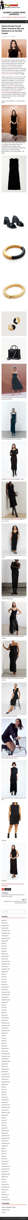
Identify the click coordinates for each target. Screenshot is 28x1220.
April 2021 (4, 1043)
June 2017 (4, 1151)
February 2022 (5, 1017)
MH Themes (23, 1218)
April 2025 (4, 920)
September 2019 (6, 1082)
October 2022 (5, 997)
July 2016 (4, 1179)
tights (12, 756)
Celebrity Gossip (6, 1209)
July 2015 (4, 1192)
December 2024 (6, 930)
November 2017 (6, 1138)
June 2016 (4, 1182)
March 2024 (5, 953)
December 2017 (6, 1135)
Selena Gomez (10, 72)
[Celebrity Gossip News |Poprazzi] (10, 8)
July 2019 (4, 1087)
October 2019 (5, 1079)
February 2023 (5, 987)
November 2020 (6, 1056)
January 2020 (5, 1071)
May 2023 (4, 979)
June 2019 (4, 1089)
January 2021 (5, 1051)
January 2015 (5, 1197)
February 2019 (5, 1099)
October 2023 (5, 966)
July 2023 (4, 974)
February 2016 (5, 1184)
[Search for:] (14, 911)
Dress (3, 144)
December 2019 (6, 1074)
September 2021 (6, 1030)
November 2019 (6, 1076)
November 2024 (6, 933)
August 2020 (5, 1064)
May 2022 (4, 1010)
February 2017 (5, 1161)
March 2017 (5, 1158)
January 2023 (5, 989)
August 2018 (5, 1115)
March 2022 (5, 1015)
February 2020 (5, 1069)
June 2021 (4, 1038)
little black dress (9, 85)
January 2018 (5, 1133)
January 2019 (5, 1102)
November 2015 (6, 1187)
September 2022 (6, 1000)
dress (15, 101)
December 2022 (6, 992)
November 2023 (6, 964)
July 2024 (4, 943)
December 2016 (6, 1166)
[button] (26, 21)
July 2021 (4, 1035)
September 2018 (6, 1112)
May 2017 (4, 1153)
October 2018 (5, 1110)
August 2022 (5, 1002)
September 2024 (6, 938)
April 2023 (4, 982)
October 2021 (5, 1028)
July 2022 (4, 1005)
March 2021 (5, 1046)
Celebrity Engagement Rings (9, 1207)
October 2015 (5, 1189)
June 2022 (4, 1007)
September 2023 (6, 969)
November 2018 (6, 1107)
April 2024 (4, 951)
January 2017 (5, 1164)
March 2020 (5, 1066)
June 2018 (4, 1120)
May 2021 (4, 1041)
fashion (8, 889)
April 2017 (4, 1156)
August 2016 (5, 1176)
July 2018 (4, 1117)
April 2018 (4, 1125)
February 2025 (5, 925)
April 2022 (4, 1012)
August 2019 (5, 1084)
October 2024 (5, 935)
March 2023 (5, 984)
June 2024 (4, 946)
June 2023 (4, 976)
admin (15, 36)
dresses (9, 479)
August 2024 (5, 941)
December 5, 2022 (7, 36)
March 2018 (5, 1128)
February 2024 (5, 956)
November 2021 (6, 1025)
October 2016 (5, 1171)
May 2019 (4, 1092)
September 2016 (6, 1174)
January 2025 (5, 928)
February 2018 (5, 1130)
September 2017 (6, 1143)
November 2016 (6, 1169)
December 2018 (6, 1105)
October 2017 (5, 1140)
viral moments (10, 67)
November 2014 (6, 1199)
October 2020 (5, 1058)
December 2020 (6, 1053)
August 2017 (5, 1146)
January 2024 (5, 959)
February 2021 (5, 1048)
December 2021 (6, 1023)
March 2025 (5, 923)
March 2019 (5, 1097)
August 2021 (5, 1033)
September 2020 (6, 1061)
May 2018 (4, 1123)
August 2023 (5, 971)
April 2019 (4, 1094)
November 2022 (6, 994)
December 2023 (6, 961)
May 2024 (4, 948)
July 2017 (4, 1148)
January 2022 (5, 1020)
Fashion (4, 1212)
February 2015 (5, 1194)
